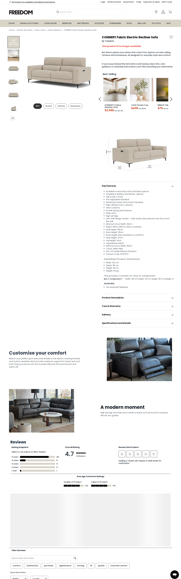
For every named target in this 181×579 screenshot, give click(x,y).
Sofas (12, 23)
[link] (29, 12)
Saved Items (128, 2)
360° (38, 106)
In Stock (156, 23)
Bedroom (66, 23)
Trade (138, 2)
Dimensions (75, 106)
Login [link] (103, 2)
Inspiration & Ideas (151, 2)
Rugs (129, 23)
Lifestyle (61, 106)
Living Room (50, 23)
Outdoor (99, 23)
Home (11, 30)
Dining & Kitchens (29, 23)
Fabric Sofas (40, 30)
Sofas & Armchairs (24, 30)
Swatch (48, 106)
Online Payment (114, 2)
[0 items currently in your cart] (170, 12)
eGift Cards (167, 2)
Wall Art (142, 23)
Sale (168, 23)
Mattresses (83, 23)
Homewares (115, 23)
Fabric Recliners (54, 30)
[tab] (138, 186)
